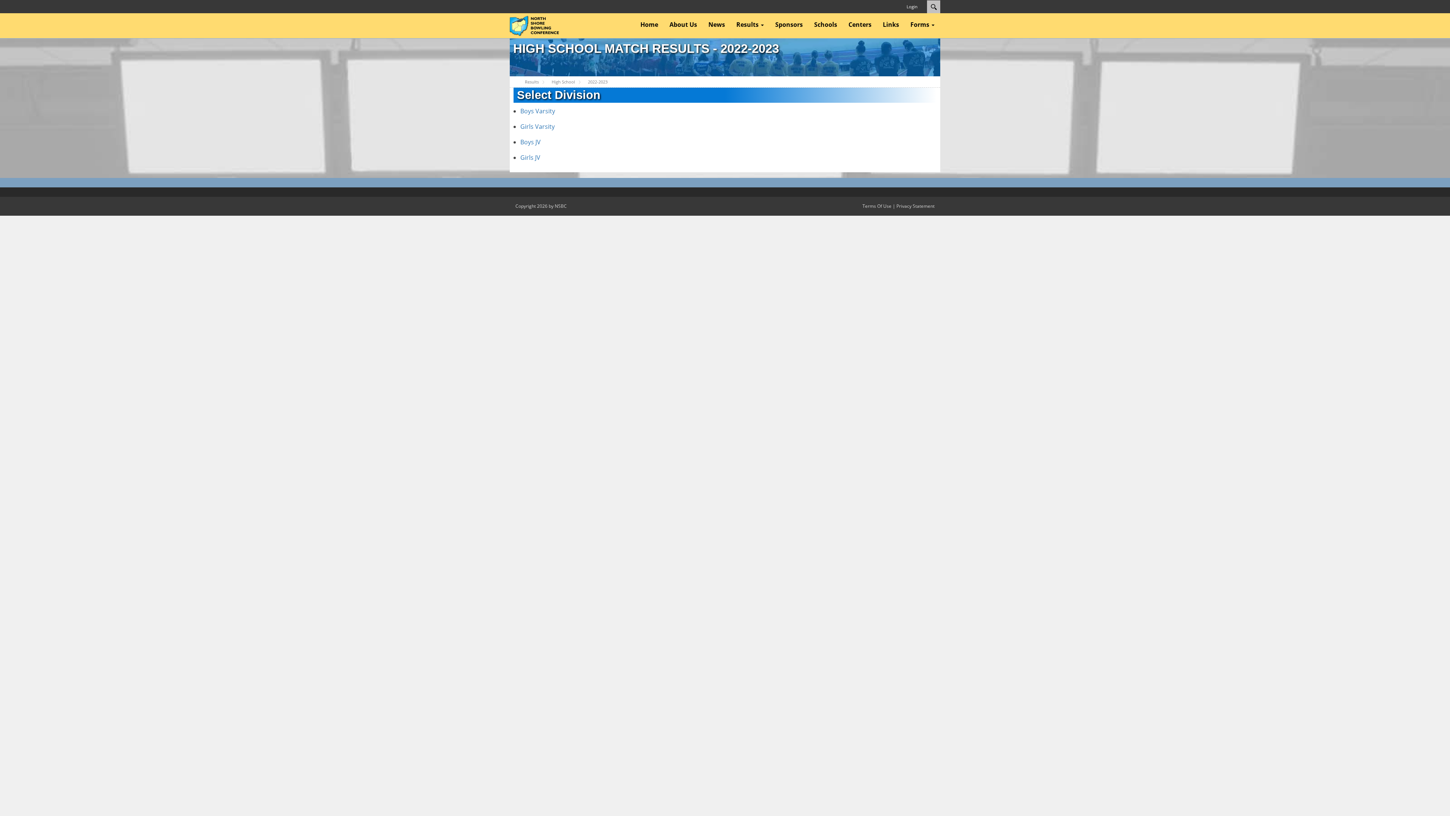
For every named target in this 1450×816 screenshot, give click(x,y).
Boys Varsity (537, 111)
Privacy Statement (915, 206)
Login (912, 6)
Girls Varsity (537, 126)
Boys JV (530, 142)
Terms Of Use (877, 206)
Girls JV (530, 157)
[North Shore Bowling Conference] (534, 25)
